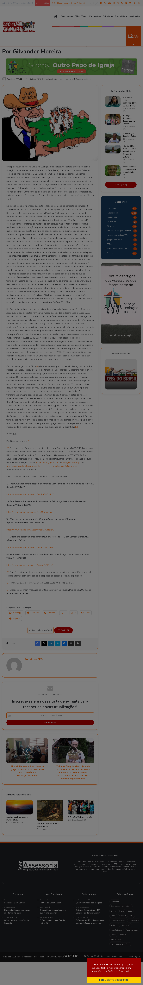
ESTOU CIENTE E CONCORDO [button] (114, 980)
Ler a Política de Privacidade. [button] (116, 971)
